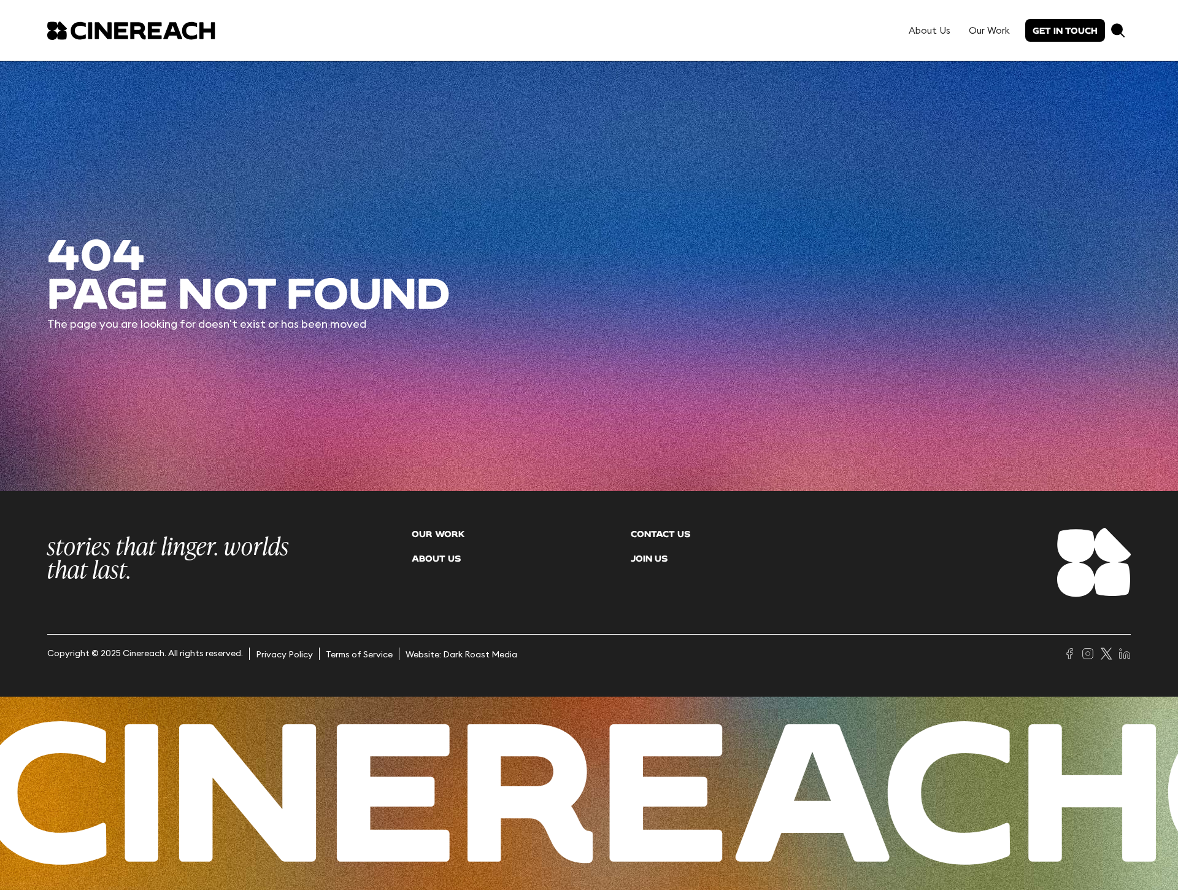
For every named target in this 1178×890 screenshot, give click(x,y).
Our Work (989, 30)
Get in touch (1065, 30)
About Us (929, 30)
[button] (1118, 30)
